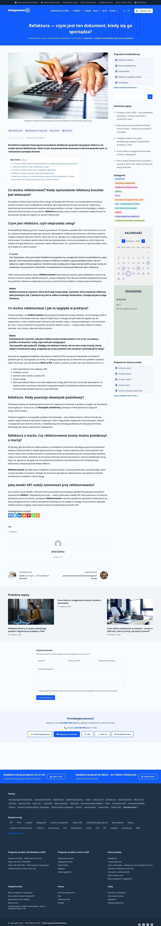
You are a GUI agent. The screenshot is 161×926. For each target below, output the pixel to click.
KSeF (19, 822)
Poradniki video (64, 899)
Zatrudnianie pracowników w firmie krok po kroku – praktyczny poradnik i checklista (134, 128)
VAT (11, 822)
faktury (13, 532)
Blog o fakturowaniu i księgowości (56, 38)
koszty (88, 828)
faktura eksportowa (125, 800)
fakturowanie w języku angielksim (92, 804)
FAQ (59, 896)
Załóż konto (149, 776)
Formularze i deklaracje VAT (119, 872)
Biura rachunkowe (88, 2)
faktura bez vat (98, 800)
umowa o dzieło (103, 807)
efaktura (88, 800)
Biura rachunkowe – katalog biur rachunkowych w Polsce (130, 865)
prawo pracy (53, 828)
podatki (28, 822)
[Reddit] (24, 515)
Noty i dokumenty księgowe (126, 208)
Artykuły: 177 (58, 557)
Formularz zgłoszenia (66, 892)
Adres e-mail (74, 660)
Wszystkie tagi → (16, 833)
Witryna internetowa (107, 660)
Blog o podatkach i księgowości (120, 879)
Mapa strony (13, 903)
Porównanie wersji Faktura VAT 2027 (22, 868)
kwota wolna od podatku (136, 804)
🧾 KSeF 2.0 (102, 734)
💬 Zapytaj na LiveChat (66, 734)
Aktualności (77, 38)
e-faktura (40, 828)
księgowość (41, 822)
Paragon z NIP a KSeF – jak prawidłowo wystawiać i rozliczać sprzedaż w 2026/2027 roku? (135, 115)
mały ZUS (12, 807)
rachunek (78, 807)
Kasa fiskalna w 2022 (119, 804)
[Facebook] (10, 515)
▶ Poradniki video (122, 734)
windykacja (127, 828)
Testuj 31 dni (145, 11)
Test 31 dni (57, 776)
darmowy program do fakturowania (20, 800)
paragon (114, 828)
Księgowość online (70, 2)
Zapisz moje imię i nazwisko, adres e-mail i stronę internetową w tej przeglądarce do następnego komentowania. (78, 691)
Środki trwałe (63, 865)
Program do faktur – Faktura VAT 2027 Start (25, 858)
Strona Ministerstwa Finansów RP (21, 896)
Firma (117, 195)
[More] (38, 515)
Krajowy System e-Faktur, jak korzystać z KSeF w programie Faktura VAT (26, 907)
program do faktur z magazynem (62, 807)
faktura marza (138, 800)
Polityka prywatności (116, 903)
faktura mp (12, 804)
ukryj (24, 160)
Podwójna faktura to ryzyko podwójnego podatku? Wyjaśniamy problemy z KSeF (133, 141)
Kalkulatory (141, 2)
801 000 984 (80, 727)
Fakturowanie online (51, 2)
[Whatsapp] (33, 515)
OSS (97, 828)
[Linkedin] (19, 515)
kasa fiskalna (76, 828)
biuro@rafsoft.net (68, 723)
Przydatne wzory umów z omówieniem (130, 220)
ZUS (65, 828)
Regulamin (112, 899)
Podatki (118, 212)
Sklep (95, 11)
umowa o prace (116, 807)
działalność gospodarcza (97, 822)
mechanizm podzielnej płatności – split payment (33, 807)
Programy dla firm (59, 11)
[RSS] (152, 925)
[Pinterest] (29, 515)
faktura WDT (48, 804)
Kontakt (61, 903)
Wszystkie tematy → (131, 807)
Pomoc (112, 11)
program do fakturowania (21, 828)
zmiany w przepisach (59, 822)
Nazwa (41, 660)
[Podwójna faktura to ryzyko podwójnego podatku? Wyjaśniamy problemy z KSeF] (31, 612)
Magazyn (61, 868)
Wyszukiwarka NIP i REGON (19, 899)
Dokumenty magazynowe (125, 183)
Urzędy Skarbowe (105, 2)
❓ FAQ (87, 734)
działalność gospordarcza (74, 800)
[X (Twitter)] (143, 925)
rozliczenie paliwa (90, 807)
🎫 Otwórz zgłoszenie (40, 734)
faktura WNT (74, 804)
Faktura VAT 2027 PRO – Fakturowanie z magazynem (28, 865)
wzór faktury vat (111, 800)
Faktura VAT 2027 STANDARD (19, 862)
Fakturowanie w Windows (27, 2)
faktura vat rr (37, 804)
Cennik (88, 11)
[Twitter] (15, 515)
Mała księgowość (64, 872)
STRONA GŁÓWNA (34, 38)
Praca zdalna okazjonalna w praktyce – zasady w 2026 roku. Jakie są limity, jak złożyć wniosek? (135, 164)
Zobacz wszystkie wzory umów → (126, 396)
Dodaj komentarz (46, 669)
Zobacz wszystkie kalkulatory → (126, 87)
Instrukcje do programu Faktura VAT (129, 200)
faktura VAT (77, 822)
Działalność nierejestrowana (126, 187)
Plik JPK (107, 804)
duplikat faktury (59, 800)
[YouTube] (148, 925)
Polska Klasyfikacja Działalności (127, 216)
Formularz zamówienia (117, 892)
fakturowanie (117, 822)
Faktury (118, 191)
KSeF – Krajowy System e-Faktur (127, 204)
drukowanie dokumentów (43, 800)
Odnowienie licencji (115, 896)
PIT (104, 828)
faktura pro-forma (24, 804)
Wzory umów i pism (124, 2)
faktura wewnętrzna (61, 804)
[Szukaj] (124, 11)
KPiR (138, 828)
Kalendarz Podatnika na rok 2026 (121, 868)
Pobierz (76, 11)
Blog (105, 11)
